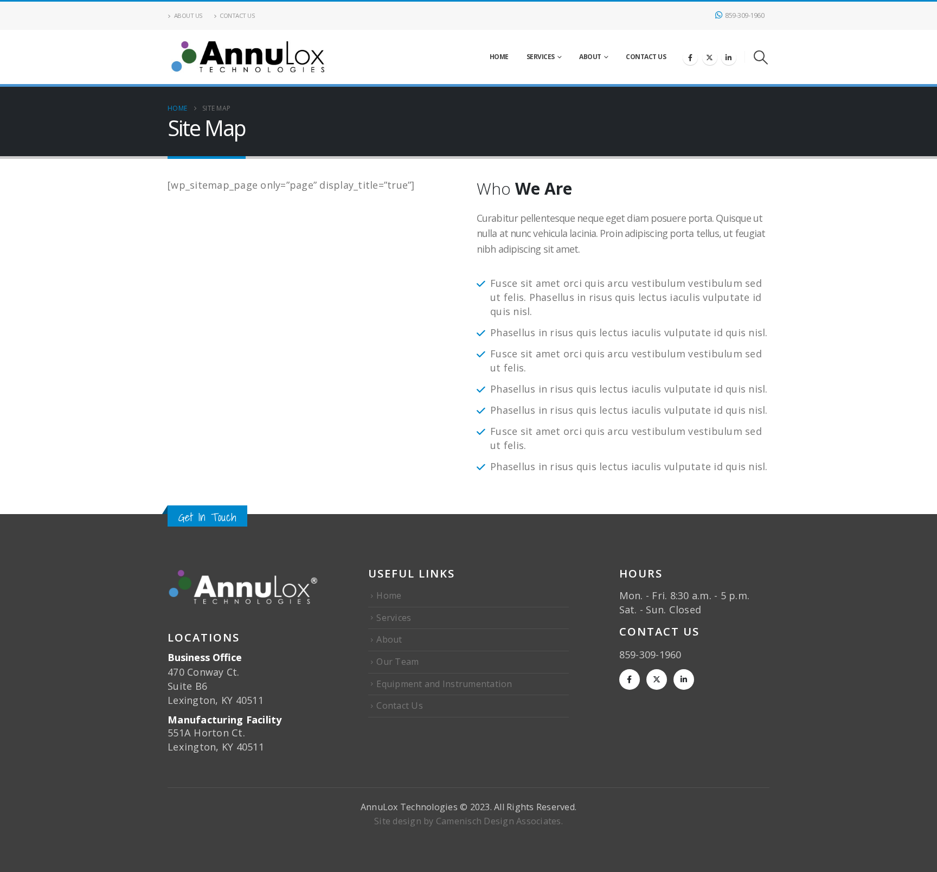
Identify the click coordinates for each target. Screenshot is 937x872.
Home (499, 56)
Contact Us (237, 15)
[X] (709, 57)
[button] (761, 57)
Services (541, 56)
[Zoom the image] (243, 573)
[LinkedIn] (728, 57)
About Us (188, 15)
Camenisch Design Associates (498, 821)
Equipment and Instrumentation (444, 684)
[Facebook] (690, 57)
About (590, 56)
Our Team (397, 662)
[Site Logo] (249, 57)
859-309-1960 (744, 15)
